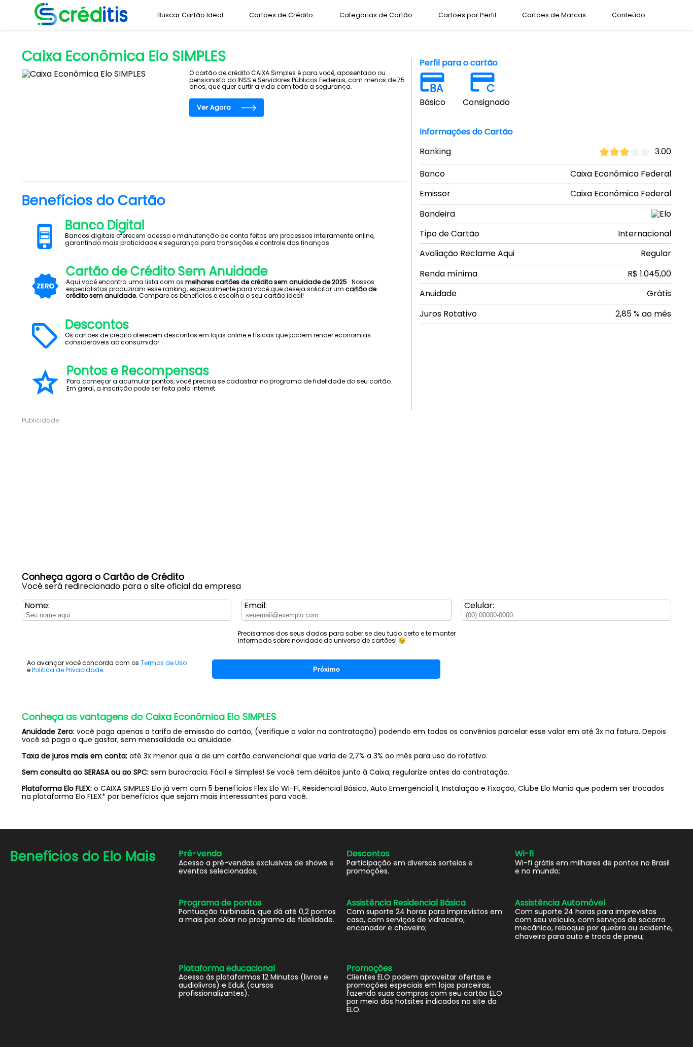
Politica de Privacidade (67, 670)
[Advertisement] (326, 496)
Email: (255, 605)
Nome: (37, 605)
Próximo (326, 669)
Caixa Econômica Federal (83, 36)
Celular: (479, 605)
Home (30, 36)
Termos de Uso (164, 662)
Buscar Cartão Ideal (190, 15)
